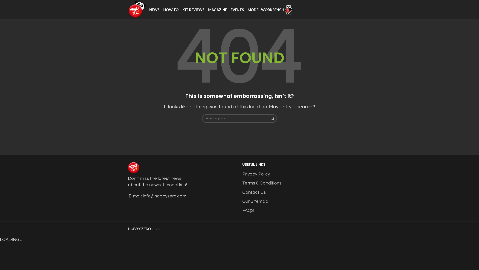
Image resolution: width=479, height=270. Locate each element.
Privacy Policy (256, 174)
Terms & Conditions (262, 183)
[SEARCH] (272, 118)
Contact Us (254, 192)
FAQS (248, 210)
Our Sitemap (255, 201)
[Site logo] (137, 9)
